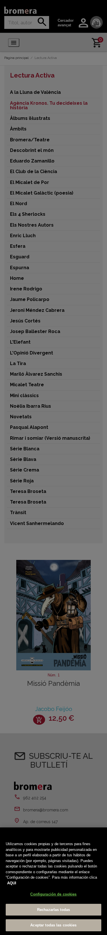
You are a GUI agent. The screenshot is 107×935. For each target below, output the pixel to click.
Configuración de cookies (53, 894)
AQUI (11, 883)
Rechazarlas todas (53, 910)
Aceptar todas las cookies (53, 925)
